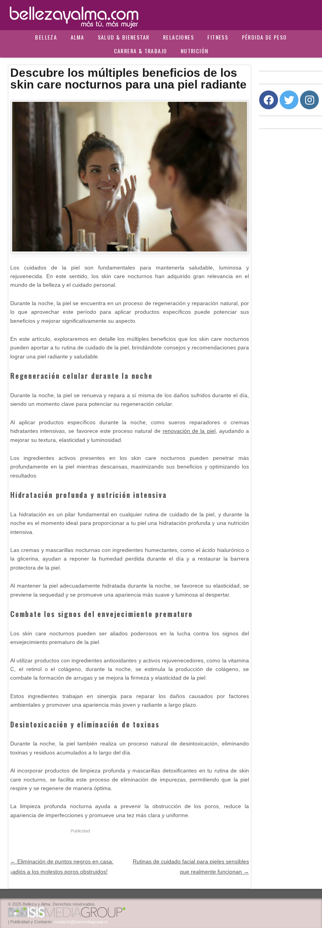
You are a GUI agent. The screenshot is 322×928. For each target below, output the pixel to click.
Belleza (46, 37)
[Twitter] (289, 99)
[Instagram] (309, 99)
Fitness (217, 37)
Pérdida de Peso (264, 37)
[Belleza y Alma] (161, 15)
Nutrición (195, 51)
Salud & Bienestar (124, 37)
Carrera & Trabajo (140, 51)
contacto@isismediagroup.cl (81, 921)
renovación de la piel (189, 431)
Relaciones (178, 37)
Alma (77, 37)
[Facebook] (268, 99)
